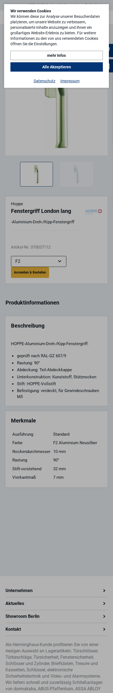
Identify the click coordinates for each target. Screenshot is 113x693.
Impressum (70, 81)
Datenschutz (44, 81)
